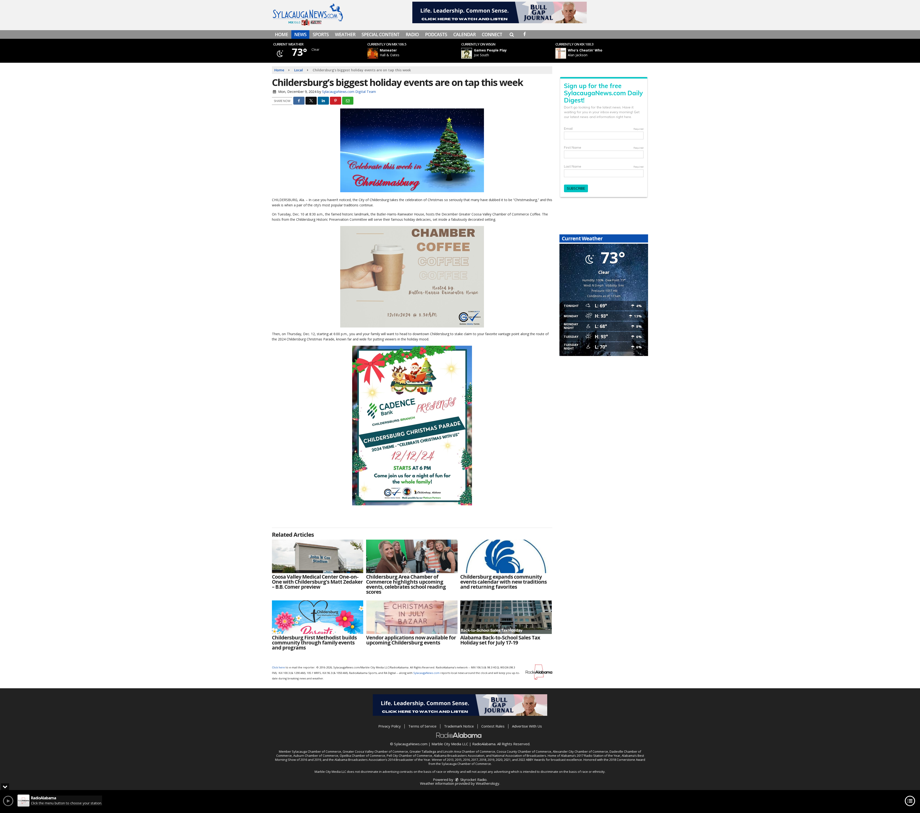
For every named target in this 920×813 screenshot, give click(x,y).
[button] (511, 34)
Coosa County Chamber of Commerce (524, 751)
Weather (345, 34)
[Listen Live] (415, 53)
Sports (321, 34)
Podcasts (436, 34)
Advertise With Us (527, 726)
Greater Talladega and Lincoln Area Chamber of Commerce (452, 751)
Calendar (464, 34)
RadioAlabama (483, 743)
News (300, 34)
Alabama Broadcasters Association (459, 755)
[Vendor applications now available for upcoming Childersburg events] (411, 617)
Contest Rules (493, 726)
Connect (492, 34)
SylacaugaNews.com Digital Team (349, 91)
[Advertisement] (499, 12)
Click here (278, 667)
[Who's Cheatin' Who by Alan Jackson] (560, 53)
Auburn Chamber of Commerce (315, 755)
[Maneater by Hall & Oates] (372, 53)
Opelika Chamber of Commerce (362, 755)
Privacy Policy (389, 726)
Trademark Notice (459, 726)
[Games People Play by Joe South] (466, 53)
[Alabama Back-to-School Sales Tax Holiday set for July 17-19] (506, 617)
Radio (412, 34)
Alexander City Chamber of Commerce (580, 751)
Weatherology (487, 783)
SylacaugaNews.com (426, 673)
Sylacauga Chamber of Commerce (316, 751)
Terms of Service (422, 726)
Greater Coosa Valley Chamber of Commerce (375, 751)
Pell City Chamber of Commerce (409, 755)
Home (281, 34)
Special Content (380, 34)
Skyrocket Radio (473, 779)
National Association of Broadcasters (519, 755)
